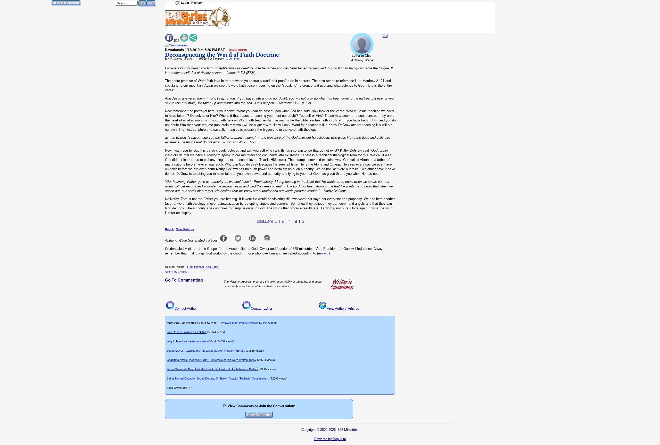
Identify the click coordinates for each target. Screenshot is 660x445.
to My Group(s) (176, 271)
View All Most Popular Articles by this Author (249, 322)
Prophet (199, 266)
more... (323, 253)
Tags (211, 266)
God (190, 266)
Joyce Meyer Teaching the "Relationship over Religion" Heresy (206, 350)
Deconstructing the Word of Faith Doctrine (222, 54)
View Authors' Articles (343, 308)
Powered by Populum (330, 439)
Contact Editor (261, 308)
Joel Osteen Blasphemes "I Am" (187, 332)
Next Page (265, 221)
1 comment (233, 58)
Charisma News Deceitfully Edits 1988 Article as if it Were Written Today (211, 359)
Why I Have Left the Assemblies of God (191, 341)
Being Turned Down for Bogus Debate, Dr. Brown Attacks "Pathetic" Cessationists (218, 378)
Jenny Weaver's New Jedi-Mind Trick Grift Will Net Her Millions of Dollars (212, 369)
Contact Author (186, 308)
